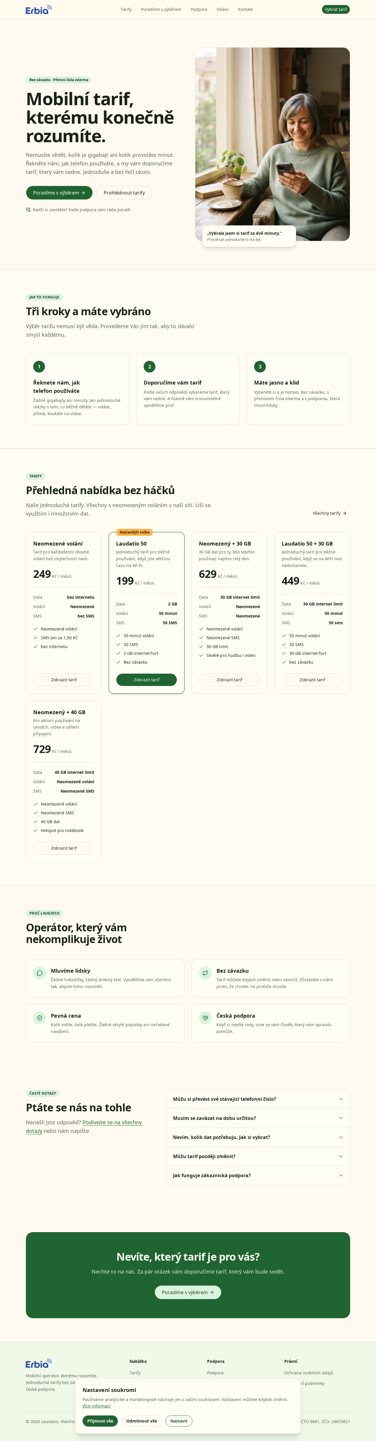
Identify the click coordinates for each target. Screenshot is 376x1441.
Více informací (96, 1406)
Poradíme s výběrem (161, 9)
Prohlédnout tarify (124, 192)
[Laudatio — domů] (39, 9)
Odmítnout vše (141, 1421)
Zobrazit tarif (64, 679)
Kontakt (245, 9)
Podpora (199, 9)
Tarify (126, 9)
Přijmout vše (100, 1421)
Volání (222, 9)
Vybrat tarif (336, 9)
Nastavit (178, 1421)
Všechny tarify (326, 513)
